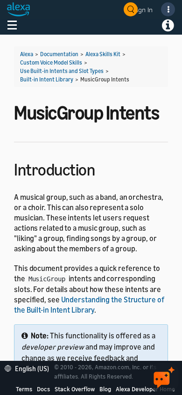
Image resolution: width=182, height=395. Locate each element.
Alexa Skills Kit (102, 54)
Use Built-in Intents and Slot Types (62, 70)
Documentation (59, 54)
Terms (24, 389)
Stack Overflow (75, 389)
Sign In (143, 10)
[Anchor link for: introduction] (103, 168)
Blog (105, 389)
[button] (29, 368)
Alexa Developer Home (145, 389)
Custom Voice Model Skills (51, 62)
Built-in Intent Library (46, 79)
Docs (43, 389)
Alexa (26, 54)
